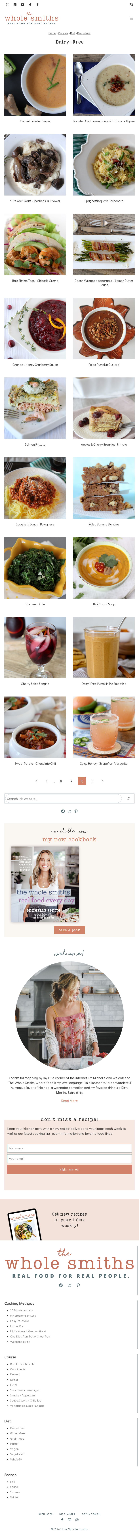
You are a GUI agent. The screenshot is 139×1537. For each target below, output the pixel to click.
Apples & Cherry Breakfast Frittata (104, 444)
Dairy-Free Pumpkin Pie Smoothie (104, 683)
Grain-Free (17, 1438)
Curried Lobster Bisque (35, 121)
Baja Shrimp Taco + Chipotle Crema (35, 280)
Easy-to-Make (19, 1320)
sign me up (69, 1169)
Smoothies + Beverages (24, 1390)
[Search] (129, 798)
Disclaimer (67, 1514)
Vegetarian (17, 1454)
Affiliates (46, 1514)
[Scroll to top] (130, 1523)
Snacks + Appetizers (22, 1395)
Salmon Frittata (35, 444)
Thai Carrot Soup (104, 604)
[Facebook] (37, 4)
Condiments (17, 1369)
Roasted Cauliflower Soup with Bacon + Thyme (104, 121)
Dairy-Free (83, 33)
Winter (14, 1497)
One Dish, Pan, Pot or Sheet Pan (30, 1336)
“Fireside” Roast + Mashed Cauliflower (35, 201)
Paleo (14, 1443)
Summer (15, 1492)
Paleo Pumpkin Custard (104, 364)
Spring (14, 1486)
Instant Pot (17, 1326)
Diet (72, 33)
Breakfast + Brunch (22, 1364)
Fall (12, 1481)
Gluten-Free (18, 1433)
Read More (69, 1100)
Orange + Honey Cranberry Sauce (35, 364)
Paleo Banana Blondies (104, 524)
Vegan (14, 1448)
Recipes (63, 33)
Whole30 (16, 1459)
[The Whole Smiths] (31, 18)
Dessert (15, 1374)
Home (52, 33)
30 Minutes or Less (21, 1310)
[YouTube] (22, 4)
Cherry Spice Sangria (35, 683)
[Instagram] (7, 4)
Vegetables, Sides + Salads (27, 1405)
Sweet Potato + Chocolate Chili (35, 763)
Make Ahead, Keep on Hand (28, 1331)
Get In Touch (91, 1514)
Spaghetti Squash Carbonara (104, 201)
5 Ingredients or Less (23, 1315)
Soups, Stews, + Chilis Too (25, 1400)
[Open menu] (131, 18)
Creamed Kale (35, 604)
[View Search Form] (132, 4)
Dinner (14, 1379)
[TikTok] (30, 4)
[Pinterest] (15, 4)
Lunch (14, 1384)
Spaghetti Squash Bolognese (35, 524)
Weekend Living (20, 1341)
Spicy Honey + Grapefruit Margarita (104, 763)
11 (92, 781)
